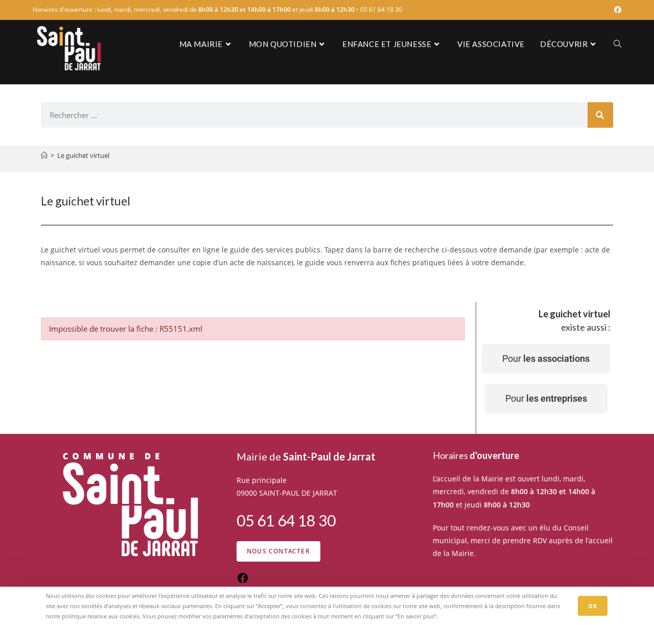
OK (592, 606)
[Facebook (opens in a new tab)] (616, 10)
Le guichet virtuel (83, 155)
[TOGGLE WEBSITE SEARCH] (617, 44)
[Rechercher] (600, 115)
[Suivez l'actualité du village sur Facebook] (243, 581)
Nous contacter (278, 551)
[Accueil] (44, 155)
